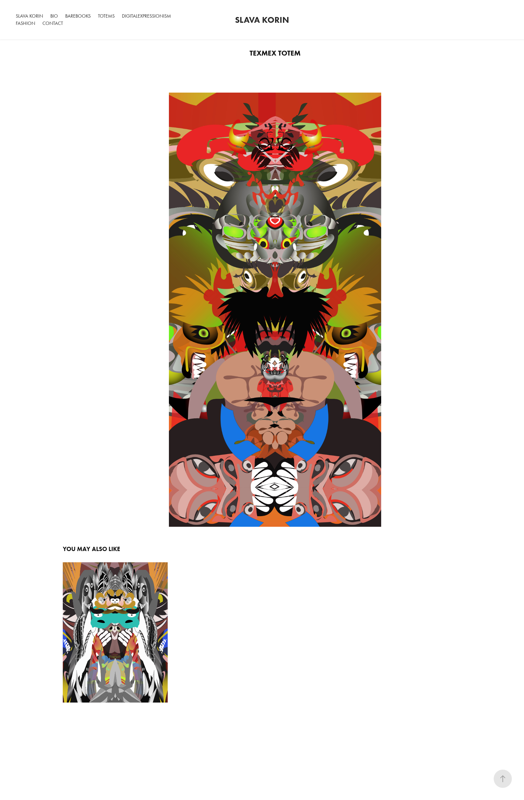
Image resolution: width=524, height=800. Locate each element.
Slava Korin (262, 20)
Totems (106, 16)
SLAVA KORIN (29, 16)
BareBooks (78, 16)
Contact (52, 23)
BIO (54, 16)
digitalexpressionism (146, 16)
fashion (25, 23)
